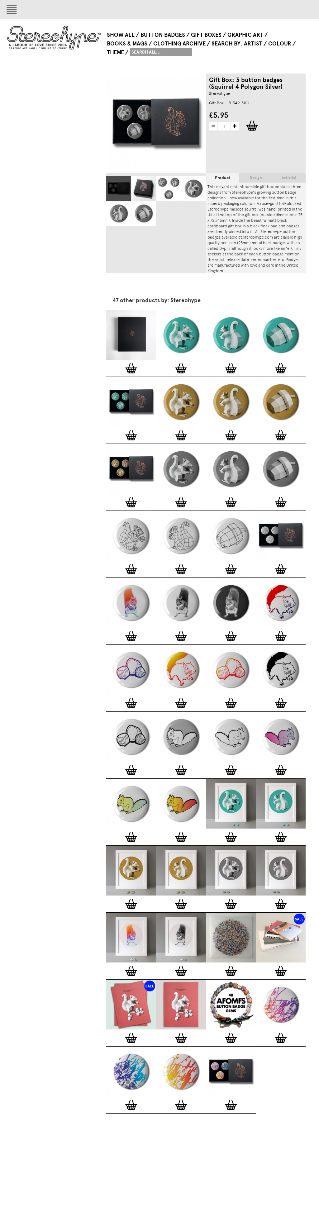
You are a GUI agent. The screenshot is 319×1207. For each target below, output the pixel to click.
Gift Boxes (206, 34)
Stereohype (219, 93)
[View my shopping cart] (285, 9)
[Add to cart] (131, 368)
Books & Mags (127, 43)
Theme (115, 52)
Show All (121, 34)
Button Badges (162, 34)
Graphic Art (245, 34)
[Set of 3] (168, 188)
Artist (253, 43)
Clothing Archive (179, 43)
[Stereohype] (54, 37)
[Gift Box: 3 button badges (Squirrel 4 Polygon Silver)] (118, 188)
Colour (279, 43)
